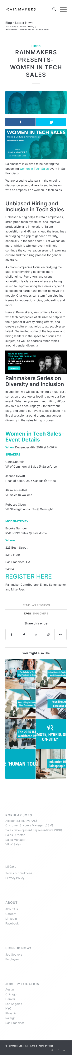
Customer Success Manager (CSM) (29, 825)
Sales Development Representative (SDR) (33, 830)
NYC (8, 1008)
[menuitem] (52, 9)
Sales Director (15, 835)
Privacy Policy (14, 878)
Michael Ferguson (38, 605)
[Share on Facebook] (12, 634)
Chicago (11, 994)
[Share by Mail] (60, 634)
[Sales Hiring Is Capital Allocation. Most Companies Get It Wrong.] (51, 674)
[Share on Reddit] (48, 634)
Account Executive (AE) (21, 821)
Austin (9, 989)
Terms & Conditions (18, 873)
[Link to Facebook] (58, 1050)
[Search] (52, 9)
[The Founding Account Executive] (51, 704)
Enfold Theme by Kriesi (42, 1045)
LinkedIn (11, 918)
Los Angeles (13, 1004)
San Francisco (15, 1023)
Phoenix (11, 1013)
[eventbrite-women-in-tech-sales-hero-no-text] (36, 102)
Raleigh (10, 1018)
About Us (11, 909)
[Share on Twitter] (24, 634)
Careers (10, 914)
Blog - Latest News (19, 23)
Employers (40, 613)
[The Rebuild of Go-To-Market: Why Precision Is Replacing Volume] (20, 674)
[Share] (20, 122)
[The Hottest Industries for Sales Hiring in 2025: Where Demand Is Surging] (51, 764)
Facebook (12, 923)
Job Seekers (13, 954)
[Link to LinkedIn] (64, 1050)
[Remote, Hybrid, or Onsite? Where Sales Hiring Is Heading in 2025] (51, 734)
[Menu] (61, 9)
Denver (10, 999)
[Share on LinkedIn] (36, 634)
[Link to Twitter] (52, 1050)
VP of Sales (13, 844)
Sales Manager (15, 840)
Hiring (36, 46)
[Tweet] (51, 122)
